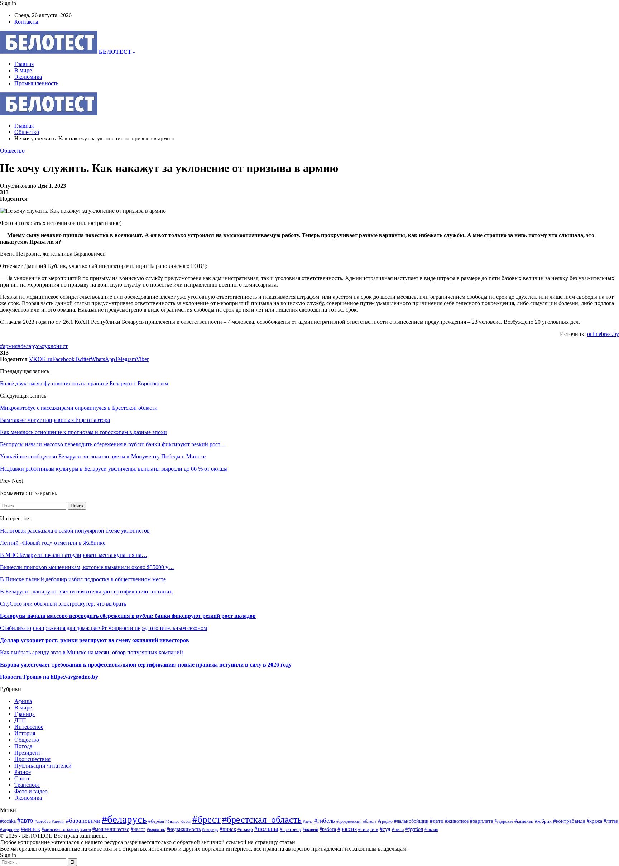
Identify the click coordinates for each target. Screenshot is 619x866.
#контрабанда (569, 821)
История (24, 733)
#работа (328, 829)
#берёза (156, 821)
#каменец (523, 821)
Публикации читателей (43, 765)
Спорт (22, 778)
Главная (24, 64)
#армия (9, 346)
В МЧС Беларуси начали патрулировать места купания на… (73, 555)
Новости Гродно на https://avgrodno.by (49, 677)
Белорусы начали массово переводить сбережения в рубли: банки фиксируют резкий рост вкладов (128, 616)
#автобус (43, 821)
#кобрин (543, 821)
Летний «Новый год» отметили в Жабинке (52, 543)
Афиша (23, 701)
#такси (398, 829)
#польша (266, 828)
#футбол (414, 829)
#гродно (385, 821)
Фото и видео (31, 791)
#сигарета (368, 829)
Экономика (28, 77)
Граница (24, 714)
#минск (30, 829)
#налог (138, 829)
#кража (594, 821)
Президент (27, 753)
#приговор (290, 829)
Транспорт (27, 785)
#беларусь (30, 346)
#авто (25, 820)
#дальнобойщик (411, 821)
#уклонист (55, 346)
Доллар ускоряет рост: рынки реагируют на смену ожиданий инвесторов (94, 640)
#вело (308, 821)
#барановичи (83, 820)
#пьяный (310, 829)
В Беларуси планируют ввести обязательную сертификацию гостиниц (86, 591)
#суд (385, 829)
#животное (457, 821)
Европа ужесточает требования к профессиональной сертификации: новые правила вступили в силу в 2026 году (146, 664)
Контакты (26, 22)
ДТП (20, 720)
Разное (22, 772)
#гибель (324, 820)
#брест (206, 819)
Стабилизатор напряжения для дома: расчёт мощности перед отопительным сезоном (103, 628)
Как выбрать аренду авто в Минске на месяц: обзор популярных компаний (91, 652)
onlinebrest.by (603, 334)
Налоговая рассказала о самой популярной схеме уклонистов (75, 531)
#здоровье (504, 821)
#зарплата (481, 821)
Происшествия (32, 759)
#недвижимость (184, 829)
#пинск (228, 829)
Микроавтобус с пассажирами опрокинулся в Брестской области (79, 408)
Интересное (28, 727)
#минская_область (60, 829)
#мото (85, 829)
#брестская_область (262, 819)
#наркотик (156, 829)
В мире (23, 70)
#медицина (9, 829)
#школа (431, 829)
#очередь (210, 829)
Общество (12, 151)
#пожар (245, 829)
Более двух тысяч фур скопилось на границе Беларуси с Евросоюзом (84, 383)
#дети (436, 821)
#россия (347, 829)
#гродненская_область (356, 821)
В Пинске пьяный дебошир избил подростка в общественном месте (83, 579)
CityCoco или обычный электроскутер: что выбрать (63, 604)
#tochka (8, 821)
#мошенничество (110, 829)
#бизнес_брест (178, 821)
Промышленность (36, 83)
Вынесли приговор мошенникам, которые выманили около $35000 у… (87, 567)
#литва (611, 821)
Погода (23, 746)
